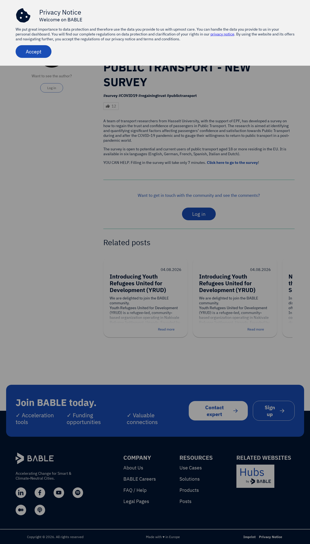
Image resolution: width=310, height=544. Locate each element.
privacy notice (222, 34)
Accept (33, 51)
